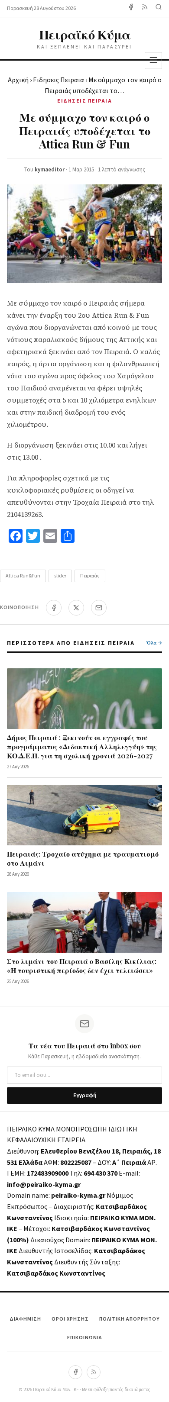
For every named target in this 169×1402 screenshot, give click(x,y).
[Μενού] (153, 60)
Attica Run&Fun (23, 576)
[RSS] (94, 1372)
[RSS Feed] (144, 8)
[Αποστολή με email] (99, 608)
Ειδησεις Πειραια (58, 80)
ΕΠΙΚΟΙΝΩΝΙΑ (84, 1337)
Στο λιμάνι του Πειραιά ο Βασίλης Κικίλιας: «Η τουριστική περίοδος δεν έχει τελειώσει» (81, 966)
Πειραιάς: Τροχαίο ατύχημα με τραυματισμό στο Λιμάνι (83, 858)
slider (60, 576)
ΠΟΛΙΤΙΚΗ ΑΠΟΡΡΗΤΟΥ (129, 1319)
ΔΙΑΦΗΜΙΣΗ (25, 1319)
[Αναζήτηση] (158, 8)
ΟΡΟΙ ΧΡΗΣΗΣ (70, 1319)
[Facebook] (130, 8)
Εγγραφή (84, 1095)
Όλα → (154, 643)
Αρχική (18, 80)
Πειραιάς (90, 576)
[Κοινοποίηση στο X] (76, 608)
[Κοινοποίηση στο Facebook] (54, 608)
